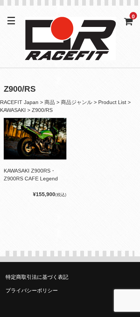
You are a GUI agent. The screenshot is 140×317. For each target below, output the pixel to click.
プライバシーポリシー (32, 290)
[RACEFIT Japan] (70, 55)
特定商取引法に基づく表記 (37, 277)
